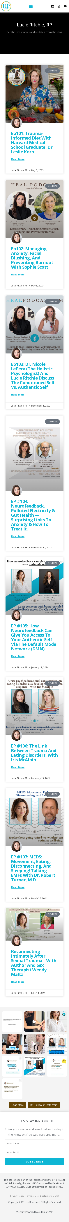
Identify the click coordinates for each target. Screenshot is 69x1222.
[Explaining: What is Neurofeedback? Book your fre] (12, 1044)
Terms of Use (32, 1195)
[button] (30, 6)
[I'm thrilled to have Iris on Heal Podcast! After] (57, 1044)
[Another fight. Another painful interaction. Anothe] (57, 1066)
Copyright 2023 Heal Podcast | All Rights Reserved (34, 1202)
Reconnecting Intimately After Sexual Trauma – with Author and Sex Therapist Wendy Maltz (33, 962)
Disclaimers (46, 1195)
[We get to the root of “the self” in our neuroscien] (34, 1066)
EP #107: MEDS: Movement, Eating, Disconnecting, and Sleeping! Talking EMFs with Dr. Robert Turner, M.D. (33, 868)
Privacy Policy (17, 1195)
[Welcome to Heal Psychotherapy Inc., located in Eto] (57, 1021)
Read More (17, 159)
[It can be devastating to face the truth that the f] (12, 1021)
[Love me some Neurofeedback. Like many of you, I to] (34, 1021)
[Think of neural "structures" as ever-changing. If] (12, 1088)
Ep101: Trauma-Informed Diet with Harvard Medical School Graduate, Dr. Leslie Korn (32, 142)
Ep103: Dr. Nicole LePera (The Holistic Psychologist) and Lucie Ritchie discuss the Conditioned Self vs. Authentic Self (33, 375)
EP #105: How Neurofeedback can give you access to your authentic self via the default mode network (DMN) (33, 637)
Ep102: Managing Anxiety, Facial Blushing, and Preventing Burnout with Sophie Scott (32, 258)
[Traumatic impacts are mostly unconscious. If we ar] (12, 1066)
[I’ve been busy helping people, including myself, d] (34, 1044)
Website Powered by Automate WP (34, 1212)
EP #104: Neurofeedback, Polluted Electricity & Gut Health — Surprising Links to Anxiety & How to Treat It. (33, 515)
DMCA (56, 1195)
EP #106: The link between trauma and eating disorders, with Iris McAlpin (34, 753)
